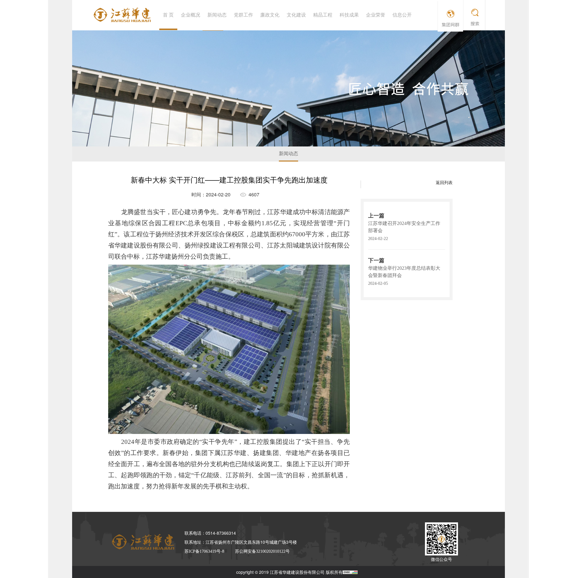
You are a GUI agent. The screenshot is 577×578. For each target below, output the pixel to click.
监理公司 (441, 10)
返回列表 (444, 182)
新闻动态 (217, 14)
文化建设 (296, 14)
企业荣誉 (375, 14)
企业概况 (190, 14)
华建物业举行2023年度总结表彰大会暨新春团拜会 (404, 272)
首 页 (168, 14)
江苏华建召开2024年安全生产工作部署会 (404, 227)
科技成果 (349, 14)
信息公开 (402, 14)
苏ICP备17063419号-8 (204, 551)
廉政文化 (269, 14)
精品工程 (322, 14)
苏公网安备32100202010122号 (262, 551)
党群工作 (243, 14)
